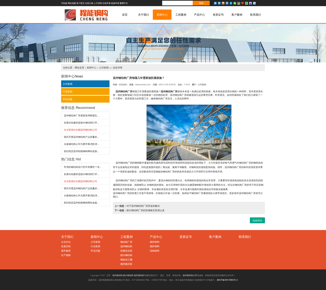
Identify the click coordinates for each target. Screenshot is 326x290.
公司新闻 (104, 67)
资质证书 (218, 14)
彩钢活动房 (126, 250)
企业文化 (66, 241)
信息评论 (257, 220)
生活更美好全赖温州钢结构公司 (80, 129)
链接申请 (115, 3)
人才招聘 (98, 3)
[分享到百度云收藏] (242, 3)
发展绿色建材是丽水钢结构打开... (81, 122)
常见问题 (67, 99)
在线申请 (106, 3)
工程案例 (180, 14)
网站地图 (72, 3)
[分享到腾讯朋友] (246, 3)
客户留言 (80, 3)
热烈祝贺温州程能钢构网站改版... (81, 151)
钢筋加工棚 (126, 259)
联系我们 (255, 14)
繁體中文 (124, 3)
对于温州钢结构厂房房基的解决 (143, 205)
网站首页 (79, 67)
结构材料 (154, 250)
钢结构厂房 (126, 241)
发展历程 (66, 246)
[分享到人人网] (231, 3)
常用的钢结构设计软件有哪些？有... (83, 167)
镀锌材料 (154, 241)
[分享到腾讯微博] (227, 3)
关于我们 (143, 14)
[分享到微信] (234, 3)
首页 (125, 14)
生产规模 (66, 255)
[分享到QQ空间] (219, 3)
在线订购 (89, 3)
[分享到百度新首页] (250, 3)
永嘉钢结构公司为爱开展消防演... (81, 144)
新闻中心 (162, 14)
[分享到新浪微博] (223, 3)
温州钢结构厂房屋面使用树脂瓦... (81, 115)
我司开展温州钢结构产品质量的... (81, 136)
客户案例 (236, 14)
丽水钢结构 (126, 255)
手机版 (64, 3)
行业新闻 (67, 91)
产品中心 (199, 14)
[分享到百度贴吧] (254, 3)
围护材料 (154, 246)
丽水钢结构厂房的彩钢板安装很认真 (145, 210)
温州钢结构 (126, 246)
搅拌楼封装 (126, 264)
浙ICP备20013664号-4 (227, 279)
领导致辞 (66, 250)
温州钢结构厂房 (124, 91)
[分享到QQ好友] (238, 3)
